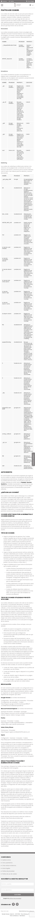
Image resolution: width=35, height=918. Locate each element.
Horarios (4, 1)
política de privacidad (15, 898)
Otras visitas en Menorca (9, 865)
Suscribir (17, 895)
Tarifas (12, 1)
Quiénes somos (6, 860)
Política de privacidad (8, 871)
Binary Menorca (30, 911)
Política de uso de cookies (9, 874)
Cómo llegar (30, 1)
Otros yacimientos (7, 863)
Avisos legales (6, 868)
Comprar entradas (33, 459)
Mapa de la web (4, 911)
